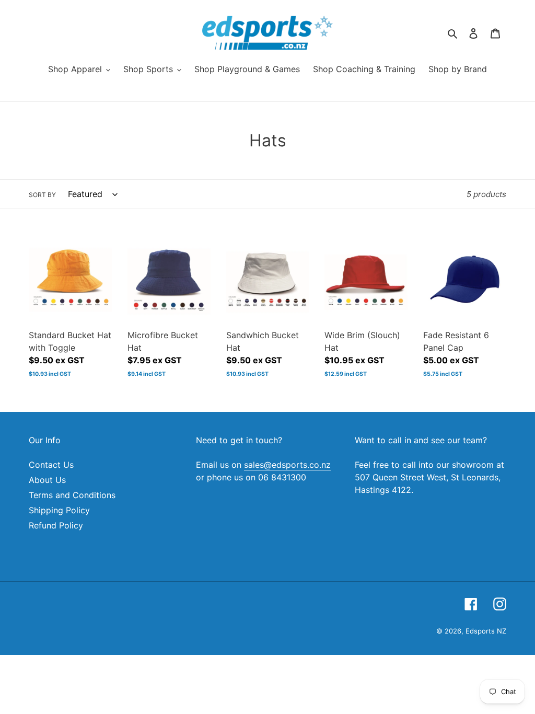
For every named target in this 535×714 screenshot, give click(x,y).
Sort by (42, 195)
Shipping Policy (59, 510)
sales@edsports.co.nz (287, 464)
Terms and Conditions (72, 495)
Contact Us (51, 464)
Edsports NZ (486, 631)
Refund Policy (56, 525)
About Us (47, 480)
